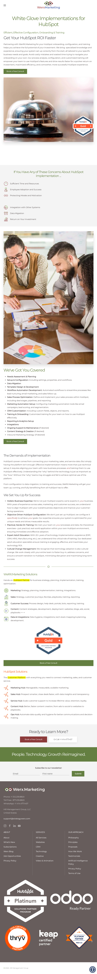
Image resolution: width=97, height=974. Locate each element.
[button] (5, 5)
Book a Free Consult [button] (15, 71)
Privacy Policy (74, 869)
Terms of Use (74, 873)
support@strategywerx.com (17, 819)
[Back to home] (48, 5)
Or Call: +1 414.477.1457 (63, 739)
